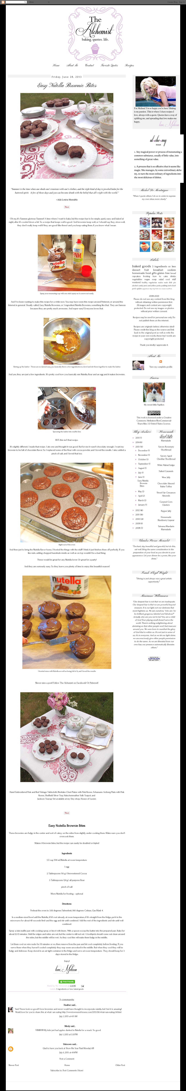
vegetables (137, 279)
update (139, 289)
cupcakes (136, 276)
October (142, 459)
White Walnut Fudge (166, 465)
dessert (136, 270)
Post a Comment (67, 1059)
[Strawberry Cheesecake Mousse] (145, 251)
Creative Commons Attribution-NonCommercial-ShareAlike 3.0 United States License (154, 420)
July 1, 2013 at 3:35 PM (68, 1034)
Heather (67, 1005)
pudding (164, 285)
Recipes (129, 66)
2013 (138, 447)
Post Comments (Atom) (73, 1070)
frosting (146, 276)
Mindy (67, 1026)
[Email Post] (82, 986)
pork (134, 289)
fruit (146, 270)
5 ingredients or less (64, 989)
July (140, 473)
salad (161, 279)
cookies (171, 270)
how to (157, 276)
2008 (138, 528)
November (143, 455)
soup (154, 279)
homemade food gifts (144, 273)
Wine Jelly (166, 477)
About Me (72, 66)
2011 (138, 514)
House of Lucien (88, 799)
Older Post (120, 1065)
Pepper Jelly (166, 511)
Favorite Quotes (109, 66)
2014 (138, 442)
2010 (138, 519)
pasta (159, 285)
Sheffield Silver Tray (54, 795)
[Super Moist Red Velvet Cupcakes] (157, 239)
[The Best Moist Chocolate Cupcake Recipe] (145, 227)
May (140, 491)
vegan (147, 279)
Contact (89, 66)
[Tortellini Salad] (145, 239)
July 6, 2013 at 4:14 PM (68, 1052)
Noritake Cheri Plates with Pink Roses (75, 792)
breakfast (158, 270)
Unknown (67, 1044)
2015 (138, 438)
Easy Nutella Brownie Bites (143, 483)
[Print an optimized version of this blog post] (67, 983)
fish (156, 289)
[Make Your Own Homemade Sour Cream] (169, 239)
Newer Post (14, 1065)
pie (174, 282)
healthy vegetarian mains (152, 282)
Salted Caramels (166, 471)
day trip (152, 289)
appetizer (145, 289)
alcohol (135, 285)
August (141, 468)
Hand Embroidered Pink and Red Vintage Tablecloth (33, 792)
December (143, 450)
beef (174, 285)
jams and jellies (150, 285)
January (141, 505)
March (141, 500)
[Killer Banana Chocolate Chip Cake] (169, 251)
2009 (138, 523)
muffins (169, 289)
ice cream (162, 289)
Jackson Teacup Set (46, 799)
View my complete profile (161, 367)
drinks (173, 276)
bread (173, 273)
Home (55, 66)
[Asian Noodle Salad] (157, 251)
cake (166, 276)
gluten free (164, 273)
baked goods (79, 989)
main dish (168, 282)
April (140, 496)
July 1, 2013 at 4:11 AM (68, 1016)
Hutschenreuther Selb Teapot (77, 795)
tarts (170, 285)
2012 (138, 510)
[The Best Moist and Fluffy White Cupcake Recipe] (169, 227)
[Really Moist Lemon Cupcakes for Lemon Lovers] (157, 227)
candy (140, 285)
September (143, 464)
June (140, 477)
